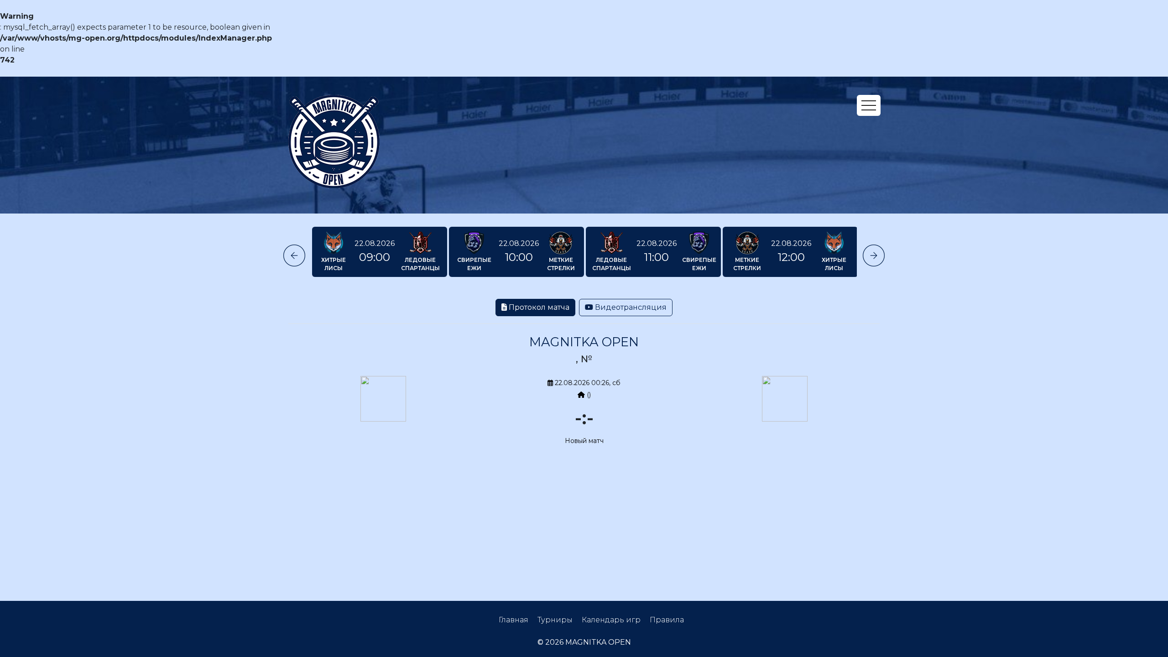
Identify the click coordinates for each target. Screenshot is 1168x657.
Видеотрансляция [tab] (630, 307)
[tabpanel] (584, 397)
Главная (513, 619)
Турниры (555, 619)
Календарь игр (611, 619)
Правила (667, 619)
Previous (294, 255)
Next (874, 255)
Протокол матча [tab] (538, 307)
